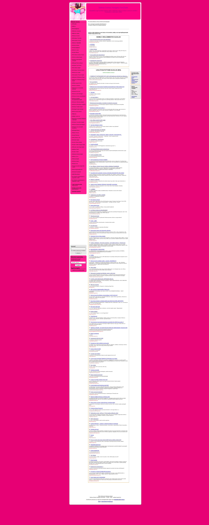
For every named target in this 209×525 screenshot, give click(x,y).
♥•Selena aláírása (76, 85)
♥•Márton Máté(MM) (76, 43)
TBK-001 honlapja (95, 284)
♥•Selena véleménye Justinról (78, 104)
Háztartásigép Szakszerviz (96, 60)
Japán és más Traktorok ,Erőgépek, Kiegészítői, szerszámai (104, 184)
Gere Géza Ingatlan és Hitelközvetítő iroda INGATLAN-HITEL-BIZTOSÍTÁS (107, 301)
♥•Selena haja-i (75, 161)
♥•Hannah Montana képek (78, 102)
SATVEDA (92, 44)
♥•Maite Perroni (75, 132)
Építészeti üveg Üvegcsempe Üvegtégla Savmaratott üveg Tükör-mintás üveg (107, 86)
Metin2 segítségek (95, 333)
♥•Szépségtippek (76, 47)
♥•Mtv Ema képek (76, 174)
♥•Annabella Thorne (76, 40)
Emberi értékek (94, 311)
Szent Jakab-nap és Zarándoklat (98, 477)
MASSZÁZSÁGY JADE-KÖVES (97, 249)
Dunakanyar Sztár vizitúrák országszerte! (100, 343)
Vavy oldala (93, 365)
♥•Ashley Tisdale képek (77, 106)
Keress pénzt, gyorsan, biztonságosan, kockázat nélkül (103, 402)
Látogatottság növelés (134, 97)
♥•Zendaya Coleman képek (78, 70)
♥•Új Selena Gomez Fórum (78, 54)
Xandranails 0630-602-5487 (97, 338)
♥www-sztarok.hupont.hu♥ (96, 374)
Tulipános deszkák (95, 370)
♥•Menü (74, 26)
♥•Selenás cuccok (76, 91)
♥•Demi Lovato (75, 50)
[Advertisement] (76, 219)
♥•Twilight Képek (76, 130)
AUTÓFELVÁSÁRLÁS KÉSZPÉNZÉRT (99, 210)
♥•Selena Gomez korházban (78, 124)
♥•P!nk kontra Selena (76, 111)
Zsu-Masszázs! (94, 225)
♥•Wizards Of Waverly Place (78, 77)
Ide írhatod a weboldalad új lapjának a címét (78, 177)
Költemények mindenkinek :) (97, 466)
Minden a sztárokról (95, 179)
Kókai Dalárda (94, 460)
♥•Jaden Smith (75, 151)
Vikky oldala (93, 267)
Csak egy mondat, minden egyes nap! (99, 379)
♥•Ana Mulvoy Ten (76, 137)
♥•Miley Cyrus (75, 156)
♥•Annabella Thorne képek (78, 74)
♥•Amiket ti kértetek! (76, 171)
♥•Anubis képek (75, 139)
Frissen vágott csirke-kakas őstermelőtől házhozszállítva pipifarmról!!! (106, 440)
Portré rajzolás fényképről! (96, 392)
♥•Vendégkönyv (75, 28)
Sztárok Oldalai (93, 49)
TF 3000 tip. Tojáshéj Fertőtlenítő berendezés (101, 471)
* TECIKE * (92, 92)
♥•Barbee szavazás (76, 31)
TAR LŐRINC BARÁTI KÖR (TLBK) (97, 120)
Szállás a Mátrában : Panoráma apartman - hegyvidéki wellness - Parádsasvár (108, 242)
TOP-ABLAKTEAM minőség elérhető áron (100, 149)
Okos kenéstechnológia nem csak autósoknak (100, 39)
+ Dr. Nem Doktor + (94, 97)
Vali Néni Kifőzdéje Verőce (96, 125)
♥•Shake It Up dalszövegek (78, 122)
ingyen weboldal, (135, 81)
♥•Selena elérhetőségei (77, 93)
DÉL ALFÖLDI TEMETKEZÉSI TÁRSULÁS (100, 289)
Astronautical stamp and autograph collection (101, 230)
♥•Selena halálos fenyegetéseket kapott (77, 99)
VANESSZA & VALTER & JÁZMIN (98, 195)
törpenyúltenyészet (95, 205)
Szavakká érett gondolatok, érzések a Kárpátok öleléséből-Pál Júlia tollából (107, 173)
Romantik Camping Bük (95, 113)
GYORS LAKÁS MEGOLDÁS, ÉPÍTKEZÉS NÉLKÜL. (102, 279)
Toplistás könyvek (95, 429)
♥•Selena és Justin (76, 72)
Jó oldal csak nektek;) (95, 353)
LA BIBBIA (93, 189)
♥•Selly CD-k (75, 163)
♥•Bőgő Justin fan (76, 116)
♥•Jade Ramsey (75, 135)
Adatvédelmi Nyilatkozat (107, 501)
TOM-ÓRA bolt (94, 316)
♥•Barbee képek (75, 33)
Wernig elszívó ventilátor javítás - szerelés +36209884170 (103, 261)
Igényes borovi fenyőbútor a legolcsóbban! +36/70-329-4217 (104, 295)
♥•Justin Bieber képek (77, 142)
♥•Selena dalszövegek (77, 57)
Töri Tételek (93, 455)
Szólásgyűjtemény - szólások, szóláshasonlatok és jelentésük (104, 423)
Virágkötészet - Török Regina (97, 139)
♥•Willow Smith (75, 149)
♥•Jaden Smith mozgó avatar (78, 144)
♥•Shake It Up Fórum (76, 65)
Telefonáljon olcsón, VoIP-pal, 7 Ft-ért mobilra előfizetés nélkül (104, 413)
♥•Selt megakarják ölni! (77, 169)
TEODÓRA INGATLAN (95, 444)
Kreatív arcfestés (94, 144)
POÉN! (92, 255)
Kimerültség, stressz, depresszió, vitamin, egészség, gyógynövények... (106, 134)
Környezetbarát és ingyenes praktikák (99, 159)
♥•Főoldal (74, 24)
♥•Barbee (74, 113)
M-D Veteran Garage (95, 199)
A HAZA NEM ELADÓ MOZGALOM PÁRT (100, 385)
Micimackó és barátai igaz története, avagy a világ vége (103, 273)
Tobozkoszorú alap (95, 216)
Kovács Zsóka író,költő (96, 349)
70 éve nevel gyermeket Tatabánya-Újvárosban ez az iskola (104, 358)
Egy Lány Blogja (93, 82)
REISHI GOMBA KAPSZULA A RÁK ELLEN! (100, 396)
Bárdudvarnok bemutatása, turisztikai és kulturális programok (103, 103)
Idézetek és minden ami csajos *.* (97, 107)
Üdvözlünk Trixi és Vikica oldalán (98, 236)
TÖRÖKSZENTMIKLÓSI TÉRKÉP (98, 129)
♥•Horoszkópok (75, 158)
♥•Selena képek (75, 45)
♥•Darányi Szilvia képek (77, 154)
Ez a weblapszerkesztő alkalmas (135, 79)
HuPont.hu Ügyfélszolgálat (78, 270)
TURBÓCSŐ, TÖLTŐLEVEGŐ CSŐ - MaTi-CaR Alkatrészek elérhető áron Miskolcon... (109, 76)
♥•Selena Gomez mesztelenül (78, 96)
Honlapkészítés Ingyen (119, 499)
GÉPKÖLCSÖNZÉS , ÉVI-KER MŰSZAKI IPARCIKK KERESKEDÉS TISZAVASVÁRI (109, 327)
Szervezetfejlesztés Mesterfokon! (97, 55)
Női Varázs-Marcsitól (95, 306)
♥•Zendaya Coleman (76, 38)
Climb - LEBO (94, 220)
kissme (92, 435)
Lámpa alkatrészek (95, 450)
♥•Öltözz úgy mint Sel (77, 83)
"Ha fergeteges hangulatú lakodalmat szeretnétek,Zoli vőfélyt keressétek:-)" (107, 322)
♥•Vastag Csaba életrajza (77, 109)
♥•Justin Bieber (75, 52)
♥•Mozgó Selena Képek (77, 63)
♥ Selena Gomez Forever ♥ (97, 408)
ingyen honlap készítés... (134, 82)
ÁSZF (99, 501)
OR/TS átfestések (94, 418)
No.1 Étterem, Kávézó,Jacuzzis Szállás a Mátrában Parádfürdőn (105, 166)
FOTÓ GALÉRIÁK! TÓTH (96, 154)
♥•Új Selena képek (76, 67)
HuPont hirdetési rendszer (108, 72)
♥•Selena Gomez (76, 35)
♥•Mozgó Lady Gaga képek (78, 147)
